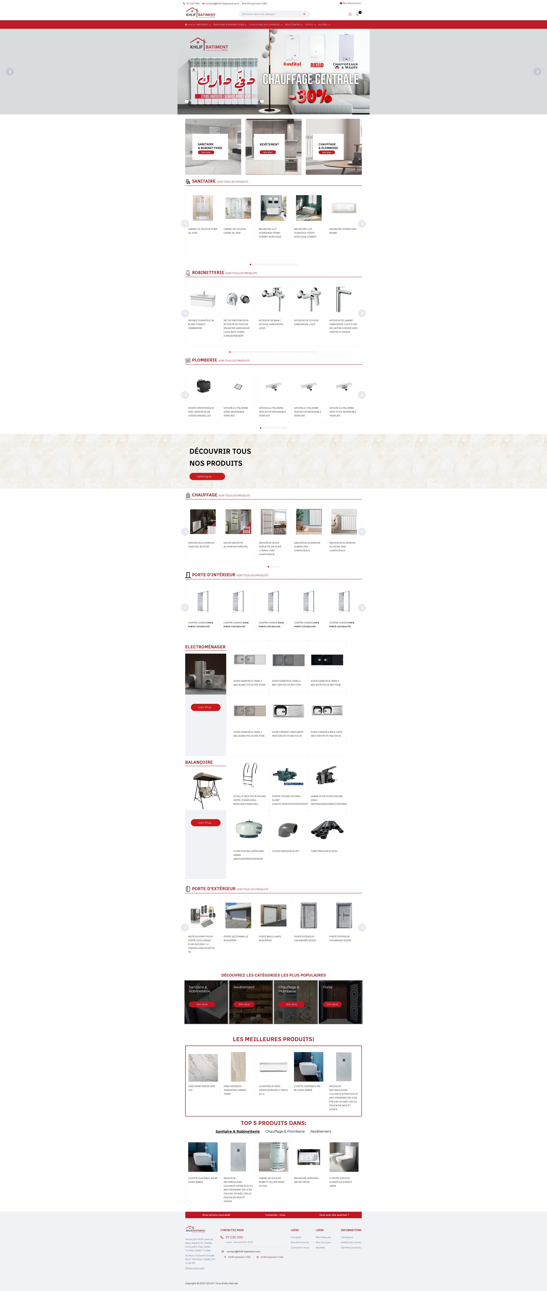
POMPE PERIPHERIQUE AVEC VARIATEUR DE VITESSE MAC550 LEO (201, 412)
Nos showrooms (300, 1242)
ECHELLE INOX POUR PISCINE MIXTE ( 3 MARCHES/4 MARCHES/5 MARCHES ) (249, 800)
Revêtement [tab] (320, 1131)
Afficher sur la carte (194, 1268)
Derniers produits (351, 1247)
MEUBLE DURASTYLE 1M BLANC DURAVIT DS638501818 (201, 324)
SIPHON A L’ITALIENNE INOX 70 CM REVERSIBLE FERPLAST (342, 412)
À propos (296, 1237)
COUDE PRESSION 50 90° (285, 851)
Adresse (320, 1247)
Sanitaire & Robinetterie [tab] (238, 1131)
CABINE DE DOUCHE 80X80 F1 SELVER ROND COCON (272, 1182)
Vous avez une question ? (334, 1215)
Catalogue (347, 1237)
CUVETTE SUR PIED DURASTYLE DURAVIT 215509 (340, 1182)
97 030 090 (193, 3)
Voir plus (206, 152)
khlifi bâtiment (198, 24)
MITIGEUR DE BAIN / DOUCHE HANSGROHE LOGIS (271, 324)
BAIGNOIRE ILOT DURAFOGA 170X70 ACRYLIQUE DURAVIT (305, 233)
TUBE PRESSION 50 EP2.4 (324, 851)
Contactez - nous (275, 1215)
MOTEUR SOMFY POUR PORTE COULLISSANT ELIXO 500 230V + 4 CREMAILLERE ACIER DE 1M (201, 944)
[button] (269, 111)
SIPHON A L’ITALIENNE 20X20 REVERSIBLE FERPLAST (236, 412)
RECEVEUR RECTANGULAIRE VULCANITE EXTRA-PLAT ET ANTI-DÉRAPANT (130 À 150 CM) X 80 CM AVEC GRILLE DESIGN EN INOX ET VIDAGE (343, 1098)
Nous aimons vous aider (216, 1215)
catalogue (204, 476)
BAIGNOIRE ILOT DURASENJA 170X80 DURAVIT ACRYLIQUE (270, 233)
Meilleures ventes (351, 1242)
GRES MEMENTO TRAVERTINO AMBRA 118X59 (235, 1090)
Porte (309, 24)
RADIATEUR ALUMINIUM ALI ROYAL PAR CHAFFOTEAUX (342, 547)
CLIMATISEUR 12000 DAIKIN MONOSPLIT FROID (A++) (273, 1090)
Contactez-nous (300, 1247)
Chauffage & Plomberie (264, 24)
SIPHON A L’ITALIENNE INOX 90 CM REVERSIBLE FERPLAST (272, 412)
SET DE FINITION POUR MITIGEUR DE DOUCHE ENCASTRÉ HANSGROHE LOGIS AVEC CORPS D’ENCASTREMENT (237, 328)
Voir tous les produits (232, 181)
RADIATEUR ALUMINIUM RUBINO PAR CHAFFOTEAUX (307, 547)
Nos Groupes (323, 1242)
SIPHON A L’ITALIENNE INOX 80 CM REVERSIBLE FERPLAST (307, 412)
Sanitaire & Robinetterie (228, 24)
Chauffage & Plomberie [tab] (285, 1131)
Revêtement (292, 24)
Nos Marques (323, 1237)
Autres (323, 24)
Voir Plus (204, 707)
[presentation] (10, 72)
